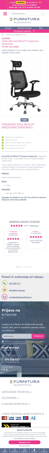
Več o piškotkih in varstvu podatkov (24, 438)
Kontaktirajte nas (12, 362)
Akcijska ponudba (24, 28)
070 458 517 (14, 283)
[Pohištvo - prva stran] (3, 34)
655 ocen (34, 226)
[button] (24, 87)
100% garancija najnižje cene (14, 137)
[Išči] (42, 13)
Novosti (8, 28)
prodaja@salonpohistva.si (20, 297)
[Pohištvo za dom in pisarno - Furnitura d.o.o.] (24, 20)
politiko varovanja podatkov (17, 343)
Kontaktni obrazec (17, 290)
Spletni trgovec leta (11, 140)
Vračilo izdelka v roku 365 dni (14, 148)
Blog (41, 28)
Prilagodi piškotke (24, 446)
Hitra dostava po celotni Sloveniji (15, 145)
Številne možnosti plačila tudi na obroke (18, 142)
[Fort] (24, 120)
